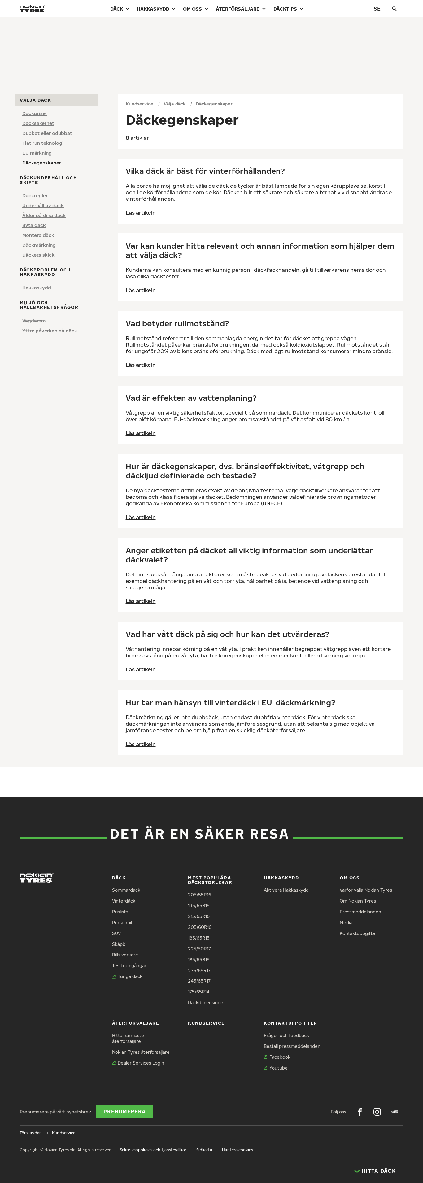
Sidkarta (204, 1149)
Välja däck (175, 103)
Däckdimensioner (206, 1002)
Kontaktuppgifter (358, 933)
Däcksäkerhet (38, 123)
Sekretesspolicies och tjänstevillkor (153, 1149)
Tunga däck (130, 976)
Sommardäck (126, 890)
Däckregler (35, 195)
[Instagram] (377, 1112)
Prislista (120, 911)
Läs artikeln (141, 212)
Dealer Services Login (141, 1063)
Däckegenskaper (41, 162)
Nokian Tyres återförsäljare (141, 1052)
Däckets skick (38, 255)
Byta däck (34, 225)
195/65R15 (199, 905)
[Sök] (394, 8)
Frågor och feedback (286, 1035)
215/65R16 (199, 916)
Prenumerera (124, 1111)
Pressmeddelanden (360, 911)
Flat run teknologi (42, 143)
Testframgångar (129, 965)
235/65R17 (199, 970)
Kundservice (140, 103)
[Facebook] (359, 1112)
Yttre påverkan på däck (49, 330)
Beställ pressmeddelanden (292, 1046)
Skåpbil (119, 944)
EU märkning (37, 153)
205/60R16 (200, 927)
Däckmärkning (39, 245)
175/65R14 (198, 991)
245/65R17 (199, 981)
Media (346, 922)
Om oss (192, 8)
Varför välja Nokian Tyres (366, 890)
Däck (116, 8)
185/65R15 (199, 938)
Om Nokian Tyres (358, 900)
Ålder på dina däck (44, 215)
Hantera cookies (237, 1149)
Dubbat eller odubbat (47, 133)
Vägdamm (34, 320)
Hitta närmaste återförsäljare (128, 1038)
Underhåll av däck (43, 205)
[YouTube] (394, 1112)
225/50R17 (199, 948)
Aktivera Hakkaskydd (286, 890)
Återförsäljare (237, 8)
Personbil (122, 922)
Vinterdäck (123, 900)
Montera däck (38, 235)
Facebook (279, 1057)
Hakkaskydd (153, 8)
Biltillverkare (125, 954)
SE (377, 8)
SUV (116, 933)
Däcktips (285, 8)
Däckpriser (34, 113)
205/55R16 (199, 894)
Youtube (278, 1067)
